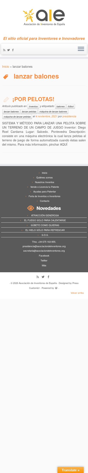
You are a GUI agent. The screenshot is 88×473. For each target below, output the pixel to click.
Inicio (5, 66)
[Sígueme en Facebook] (13, 50)
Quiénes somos (44, 177)
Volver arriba (77, 292)
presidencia (69, 116)
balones (61, 106)
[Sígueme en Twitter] (9, 50)
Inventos (33, 106)
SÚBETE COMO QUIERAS (45, 225)
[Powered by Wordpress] (56, 287)
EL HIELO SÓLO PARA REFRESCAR (45, 230)
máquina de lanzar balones (53, 111)
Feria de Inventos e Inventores (44, 196)
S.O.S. (45, 234)
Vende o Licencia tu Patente (44, 186)
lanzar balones (11, 111)
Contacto (44, 200)
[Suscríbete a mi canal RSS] (5, 50)
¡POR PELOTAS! (33, 99)
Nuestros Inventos (44, 182)
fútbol (70, 106)
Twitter (44, 260)
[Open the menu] (81, 49)
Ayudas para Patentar (44, 191)
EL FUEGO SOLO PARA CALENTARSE (45, 220)
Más (44, 265)
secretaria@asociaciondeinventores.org (44, 250)
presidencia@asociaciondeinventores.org (44, 246)
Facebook (44, 255)
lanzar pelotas (29, 111)
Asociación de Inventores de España (38, 283)
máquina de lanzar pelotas (17, 116)
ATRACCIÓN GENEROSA (45, 215)
